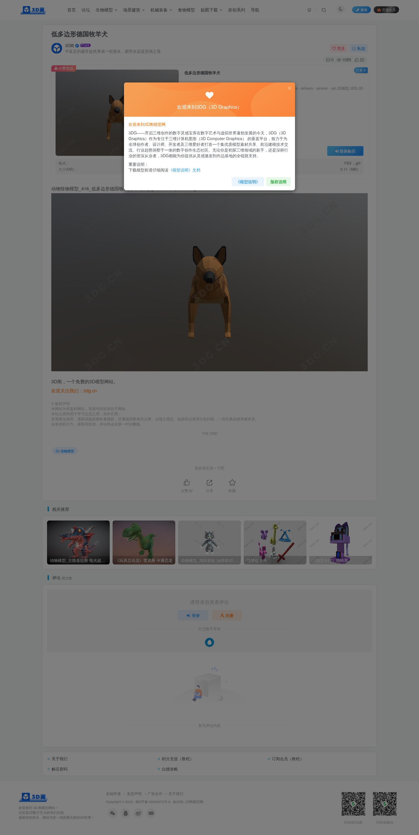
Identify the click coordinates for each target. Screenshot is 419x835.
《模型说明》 (248, 181)
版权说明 (278, 181)
